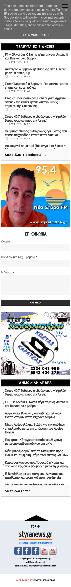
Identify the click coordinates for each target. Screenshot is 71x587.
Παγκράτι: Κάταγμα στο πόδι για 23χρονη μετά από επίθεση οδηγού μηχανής (33, 441)
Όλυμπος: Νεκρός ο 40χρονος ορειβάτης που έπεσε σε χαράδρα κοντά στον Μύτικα (36, 133)
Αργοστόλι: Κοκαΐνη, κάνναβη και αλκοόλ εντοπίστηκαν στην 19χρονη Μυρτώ (33, 415)
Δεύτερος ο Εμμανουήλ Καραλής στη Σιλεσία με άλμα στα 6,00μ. (35, 71)
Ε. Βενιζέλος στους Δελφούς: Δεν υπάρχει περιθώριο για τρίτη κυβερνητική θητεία (34, 475)
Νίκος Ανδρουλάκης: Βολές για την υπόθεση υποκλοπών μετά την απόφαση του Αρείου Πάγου (35, 428)
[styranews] (18, 551)
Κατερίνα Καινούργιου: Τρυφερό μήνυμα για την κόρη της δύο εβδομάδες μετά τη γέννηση (36, 464)
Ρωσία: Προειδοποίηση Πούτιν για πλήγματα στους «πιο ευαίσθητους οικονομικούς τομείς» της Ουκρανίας (35, 102)
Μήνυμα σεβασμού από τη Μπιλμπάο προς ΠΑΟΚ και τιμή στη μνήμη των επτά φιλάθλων (36, 453)
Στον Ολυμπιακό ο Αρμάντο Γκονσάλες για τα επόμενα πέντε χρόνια (36, 85)
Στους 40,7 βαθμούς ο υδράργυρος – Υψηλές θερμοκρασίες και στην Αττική (35, 118)
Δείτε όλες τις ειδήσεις (26, 155)
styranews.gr (35, 534)
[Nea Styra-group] (35, 551)
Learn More (30, 35)
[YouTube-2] (53, 551)
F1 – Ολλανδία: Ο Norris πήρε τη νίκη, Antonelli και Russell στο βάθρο (36, 56)
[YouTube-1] (44, 551)
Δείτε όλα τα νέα (20, 491)
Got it (46, 35)
